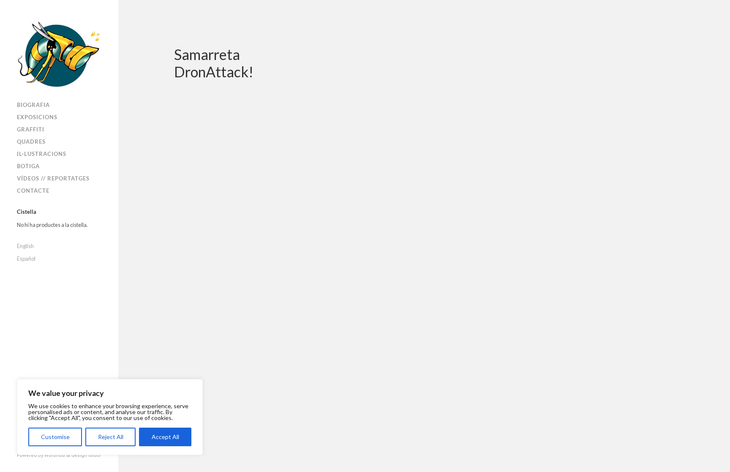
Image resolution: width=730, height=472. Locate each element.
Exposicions (37, 117)
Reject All (110, 436)
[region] (110, 417)
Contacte (33, 190)
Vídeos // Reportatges (53, 178)
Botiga (28, 166)
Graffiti (30, 129)
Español (26, 258)
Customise (55, 436)
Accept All (165, 436)
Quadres (31, 141)
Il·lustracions (41, 153)
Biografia (33, 104)
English (25, 246)
